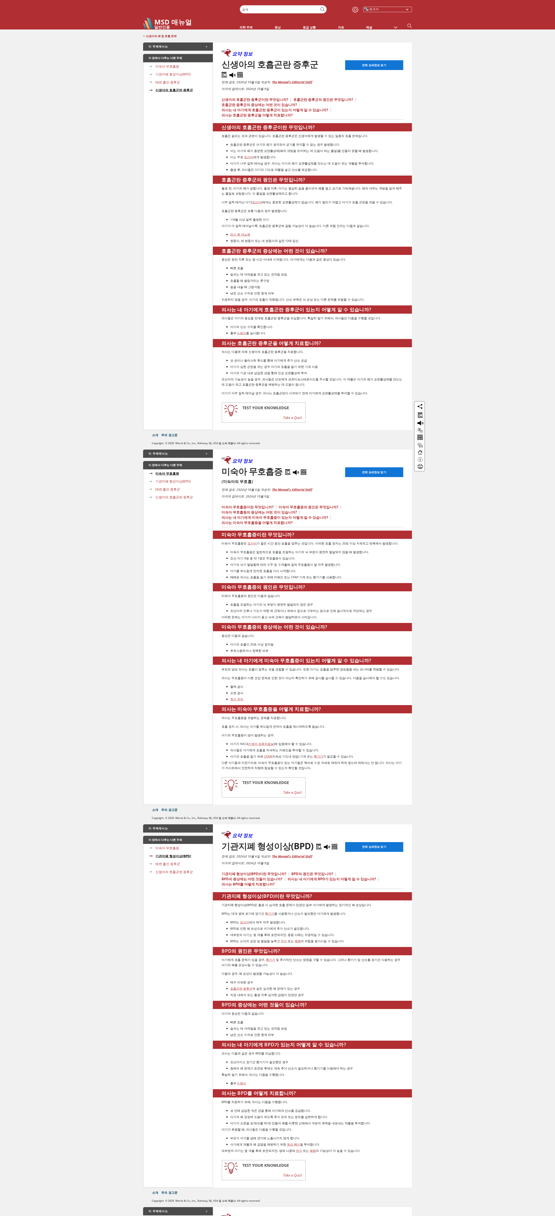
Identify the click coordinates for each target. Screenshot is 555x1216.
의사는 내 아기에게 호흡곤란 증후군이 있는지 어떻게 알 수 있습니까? (275, 110)
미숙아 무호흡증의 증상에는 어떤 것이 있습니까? (259, 512)
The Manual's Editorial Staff (292, 82)
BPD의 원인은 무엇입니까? (312, 873)
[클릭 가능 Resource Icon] (420, 447)
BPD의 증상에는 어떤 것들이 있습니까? (252, 879)
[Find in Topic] (225, 73)
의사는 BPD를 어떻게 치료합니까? (248, 884)
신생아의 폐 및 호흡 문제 (161, 36)
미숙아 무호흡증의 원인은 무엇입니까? (308, 507)
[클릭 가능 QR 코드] (419, 437)
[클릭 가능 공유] (420, 406)
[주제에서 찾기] (419, 414)
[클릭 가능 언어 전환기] (420, 430)
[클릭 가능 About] (420, 461)
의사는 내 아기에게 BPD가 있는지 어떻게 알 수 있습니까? (331, 879)
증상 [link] (278, 27)
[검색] (322, 9)
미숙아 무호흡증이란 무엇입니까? (248, 507)
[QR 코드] (240, 74)
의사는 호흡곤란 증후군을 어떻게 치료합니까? (257, 115)
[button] (396, 25)
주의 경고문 (169, 435)
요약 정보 (242, 53)
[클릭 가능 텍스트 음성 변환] (419, 423)
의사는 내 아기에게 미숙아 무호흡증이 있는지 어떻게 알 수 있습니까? (275, 517)
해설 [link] (369, 27)
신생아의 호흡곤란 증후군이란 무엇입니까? (255, 99)
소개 (155, 435)
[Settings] (354, 9)
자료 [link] (341, 27)
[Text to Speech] (232, 73)
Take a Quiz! (292, 417)
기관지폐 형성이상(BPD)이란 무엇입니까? (254, 873)
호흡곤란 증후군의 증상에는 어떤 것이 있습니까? (259, 104)
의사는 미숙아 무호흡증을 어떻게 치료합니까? (257, 522)
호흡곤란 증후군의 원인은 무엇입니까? (323, 99)
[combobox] (283, 9)
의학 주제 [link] (246, 27)
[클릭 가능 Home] (420, 454)
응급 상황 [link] (309, 27)
